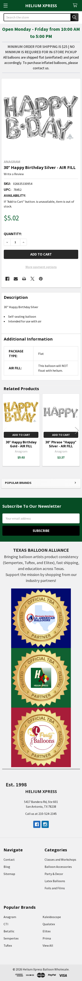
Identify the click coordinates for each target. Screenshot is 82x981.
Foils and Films (55, 888)
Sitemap (9, 874)
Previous (5, 430)
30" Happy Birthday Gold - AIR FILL (21, 444)
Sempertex (11, 938)
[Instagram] (45, 824)
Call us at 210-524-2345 (41, 814)
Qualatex (49, 924)
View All (48, 945)
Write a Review (14, 174)
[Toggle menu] (5, 5)
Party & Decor (54, 874)
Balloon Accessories (58, 867)
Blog (7, 867)
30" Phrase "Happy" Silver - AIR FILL (60, 444)
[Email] (15, 278)
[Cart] (76, 5)
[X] (32, 278)
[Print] (24, 278)
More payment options (41, 267)
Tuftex (8, 945)
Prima (47, 938)
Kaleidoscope (52, 917)
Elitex (47, 931)
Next (77, 430)
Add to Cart (21, 435)
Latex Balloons (55, 881)
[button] (41, 618)
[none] (41, 118)
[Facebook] (7, 278)
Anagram (10, 917)
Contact (9, 859)
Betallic (9, 931)
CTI (6, 924)
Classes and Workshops (60, 859)
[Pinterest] (40, 278)
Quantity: (13, 234)
